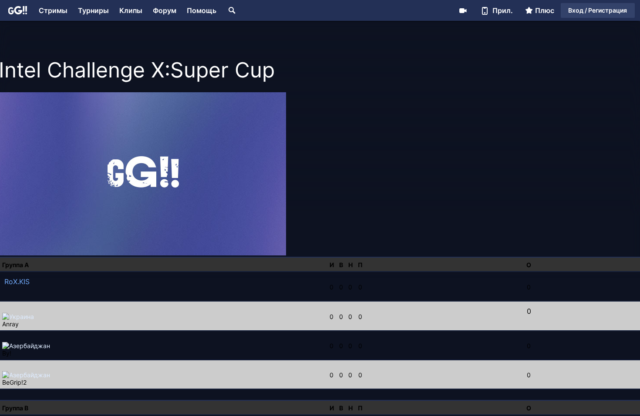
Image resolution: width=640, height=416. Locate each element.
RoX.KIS (17, 281)
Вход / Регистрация (597, 10)
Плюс (544, 10)
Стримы (53, 10)
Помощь (201, 10)
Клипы (130, 10)
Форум (164, 10)
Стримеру (462, 10)
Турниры (93, 10)
